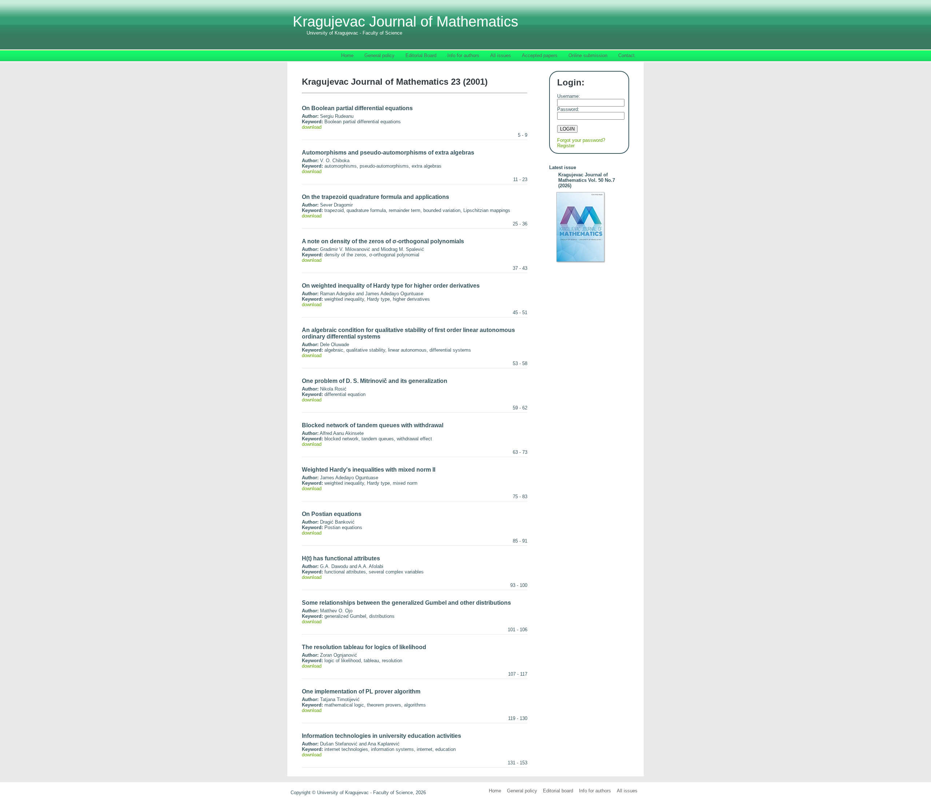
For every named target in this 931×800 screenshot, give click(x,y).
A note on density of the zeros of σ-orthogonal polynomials (383, 241)
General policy (522, 790)
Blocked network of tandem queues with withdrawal (372, 425)
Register (566, 145)
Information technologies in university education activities (381, 736)
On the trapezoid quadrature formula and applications (375, 197)
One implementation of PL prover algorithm (361, 691)
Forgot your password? (581, 140)
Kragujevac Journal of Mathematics (405, 24)
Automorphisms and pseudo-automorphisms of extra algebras (388, 152)
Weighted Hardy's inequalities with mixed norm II (368, 470)
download (311, 127)
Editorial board (558, 790)
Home (495, 790)
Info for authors (595, 790)
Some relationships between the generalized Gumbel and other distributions (406, 603)
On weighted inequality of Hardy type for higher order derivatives (391, 286)
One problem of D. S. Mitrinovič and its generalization (374, 381)
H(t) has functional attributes (341, 558)
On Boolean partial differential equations (357, 108)
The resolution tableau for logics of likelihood (364, 647)
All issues (627, 790)
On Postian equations (331, 514)
